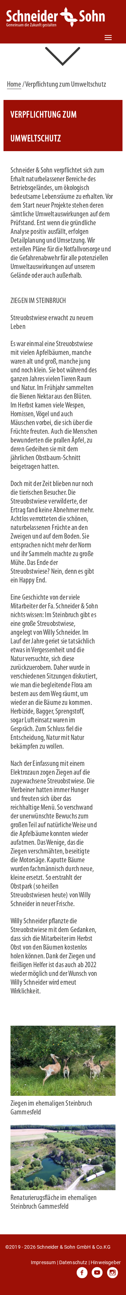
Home (14, 85)
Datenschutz (73, 1262)
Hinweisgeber (106, 1262)
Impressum (43, 1262)
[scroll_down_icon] (63, 55)
